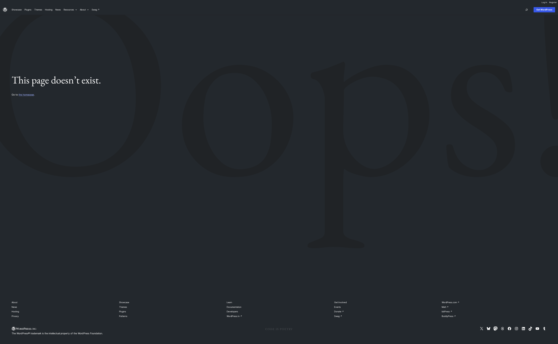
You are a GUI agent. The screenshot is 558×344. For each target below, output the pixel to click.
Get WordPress (544, 9)
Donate (339, 311)
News (14, 307)
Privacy (15, 316)
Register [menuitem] (553, 2)
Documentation (234, 307)
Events (337, 307)
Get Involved (340, 302)
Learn (229, 302)
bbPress (447, 311)
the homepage (26, 94)
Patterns (123, 316)
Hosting (15, 311)
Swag (338, 316)
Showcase (124, 302)
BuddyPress (449, 316)
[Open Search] (527, 10)
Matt (445, 307)
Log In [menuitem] (544, 2)
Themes (123, 307)
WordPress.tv (234, 316)
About (14, 302)
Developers (232, 311)
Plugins (122, 311)
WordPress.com (450, 302)
